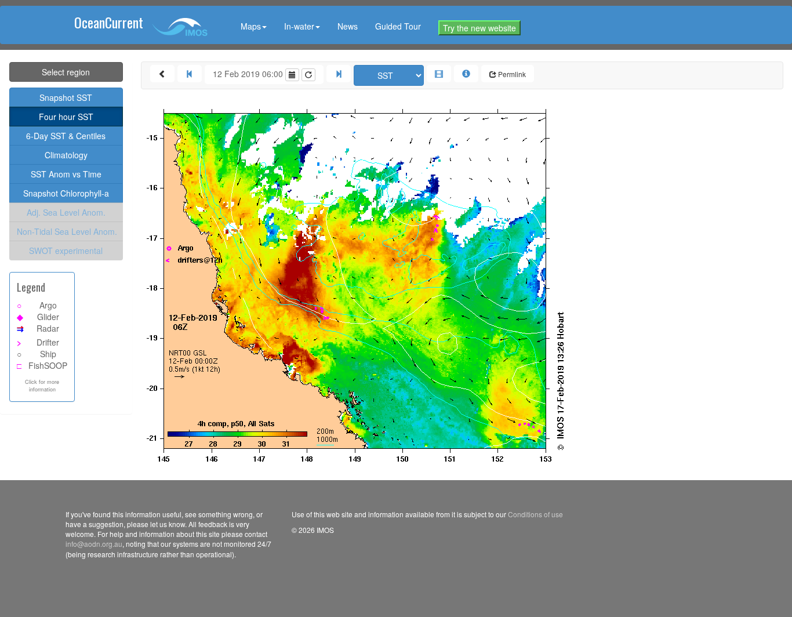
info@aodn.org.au (94, 544)
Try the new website (479, 28)
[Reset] (308, 74)
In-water (299, 26)
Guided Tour (398, 26)
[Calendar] (292, 74)
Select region (66, 72)
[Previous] (189, 73)
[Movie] (439, 73)
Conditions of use (535, 514)
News (347, 26)
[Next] (338, 73)
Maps (251, 26)
